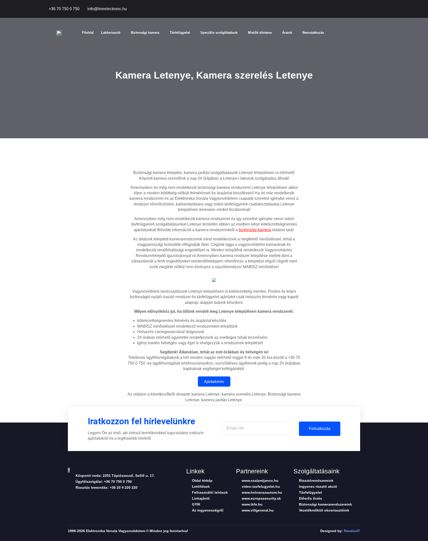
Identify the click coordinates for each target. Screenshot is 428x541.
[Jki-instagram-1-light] (109, 498)
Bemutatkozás (313, 32)
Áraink (287, 32)
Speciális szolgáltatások (219, 32)
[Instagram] (382, 9)
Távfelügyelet (180, 32)
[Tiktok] (360, 9)
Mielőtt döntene (260, 32)
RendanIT (352, 531)
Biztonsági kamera (145, 32)
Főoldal (88, 32)
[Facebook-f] (349, 9)
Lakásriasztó (110, 32)
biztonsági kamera (255, 230)
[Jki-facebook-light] (70, 498)
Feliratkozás (319, 429)
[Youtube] (371, 9)
